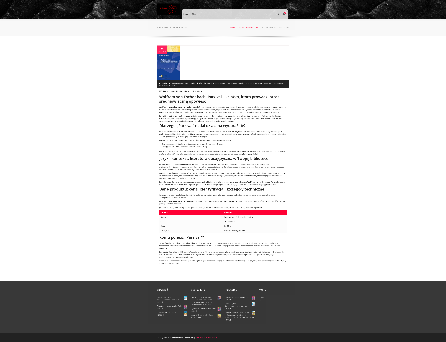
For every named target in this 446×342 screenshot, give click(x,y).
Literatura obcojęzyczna (248, 27)
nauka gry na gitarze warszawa (250, 83)
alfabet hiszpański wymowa (209, 83)
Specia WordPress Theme (206, 337)
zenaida (163, 83)
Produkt (192, 83)
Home (232, 27)
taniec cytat (173, 85)
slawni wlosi (163, 85)
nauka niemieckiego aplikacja (273, 83)
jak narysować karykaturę (229, 83)
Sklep (186, 14)
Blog (194, 14)
